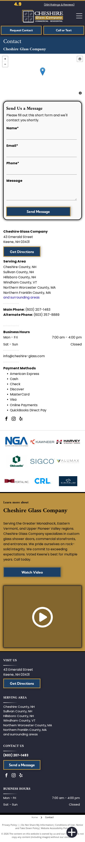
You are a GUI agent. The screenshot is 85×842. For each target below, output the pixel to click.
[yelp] (21, 419)
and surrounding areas (21, 297)
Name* (12, 128)
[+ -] (42, 76)
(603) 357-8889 (46, 314)
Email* (12, 145)
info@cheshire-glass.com (24, 356)
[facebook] (6, 419)
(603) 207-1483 (37, 309)
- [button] (5, 64)
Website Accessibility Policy (55, 828)
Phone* (12, 163)
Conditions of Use (64, 824)
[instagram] (14, 419)
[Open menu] (79, 16)
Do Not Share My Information (37, 824)
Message (14, 180)
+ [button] (5, 59)
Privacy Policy (9, 824)
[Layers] (80, 59)
